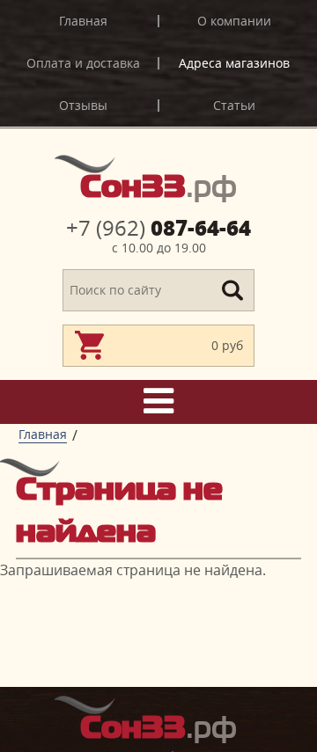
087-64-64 (158, 227)
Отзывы (83, 105)
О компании (234, 20)
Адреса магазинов (234, 63)
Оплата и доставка (83, 63)
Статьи (234, 105)
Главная (83, 20)
